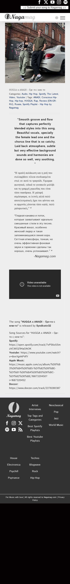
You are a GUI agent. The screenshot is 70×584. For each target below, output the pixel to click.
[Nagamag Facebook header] (40, 2)
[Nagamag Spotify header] (66, 2)
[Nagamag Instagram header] (60, 2)
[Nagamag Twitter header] (47, 2)
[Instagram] (14, 423)
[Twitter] (20, 423)
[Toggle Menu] (62, 17)
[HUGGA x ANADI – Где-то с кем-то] (35, 53)
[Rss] (20, 429)
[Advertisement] (35, 107)
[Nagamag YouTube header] (53, 2)
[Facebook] (7, 423)
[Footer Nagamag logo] (14, 403)
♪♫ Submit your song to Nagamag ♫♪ (44, 7)
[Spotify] (7, 429)
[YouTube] (14, 429)
